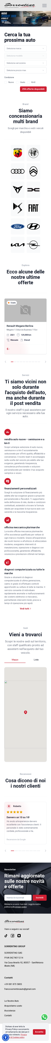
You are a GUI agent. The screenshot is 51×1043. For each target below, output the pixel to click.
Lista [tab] (36, 659)
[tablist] (25, 660)
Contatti (8, 1015)
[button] (25, 712)
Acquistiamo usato (13, 1006)
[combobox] (25, 48)
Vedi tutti (25, 608)
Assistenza (9, 1010)
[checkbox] (5, 82)
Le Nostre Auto (11, 1001)
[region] (25, 330)
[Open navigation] (44, 5)
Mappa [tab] (15, 659)
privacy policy (21, 907)
